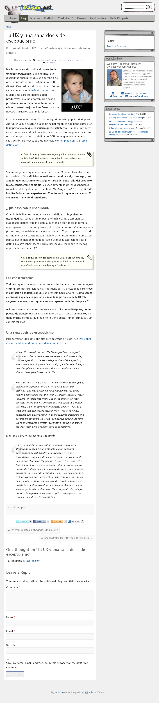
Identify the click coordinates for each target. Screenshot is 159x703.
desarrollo (40, 60)
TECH (54, 60)
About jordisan (98, 18)
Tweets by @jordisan (116, 46)
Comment (13, 587)
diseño (48, 60)
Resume (81, 18)
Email (10, 631)
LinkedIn (142, 93)
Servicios (35, 18)
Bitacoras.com (31, 561)
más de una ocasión (43, 90)
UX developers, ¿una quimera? (122, 128)
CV (116, 93)
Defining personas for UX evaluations (125, 118)
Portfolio (49, 18)
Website (11, 645)
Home (13, 18)
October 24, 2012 (23, 60)
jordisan (59, 692)
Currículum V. (65, 18)
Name (10, 617)
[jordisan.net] (29, 14)
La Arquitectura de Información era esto (66, 538)
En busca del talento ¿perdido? (122, 114)
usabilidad (61, 60)
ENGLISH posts (119, 18)
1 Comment (50, 63)
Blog (23, 18)
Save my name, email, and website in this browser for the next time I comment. (48, 665)
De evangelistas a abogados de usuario (33, 530)
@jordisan (117, 96)
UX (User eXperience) (75, 60)
